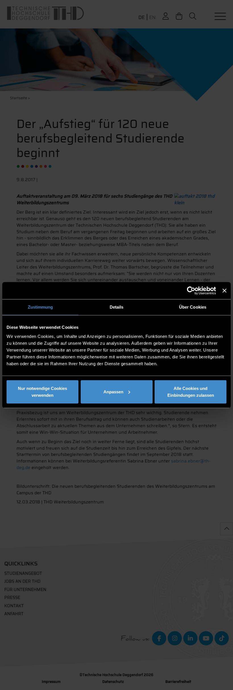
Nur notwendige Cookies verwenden (42, 391)
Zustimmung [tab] (40, 307)
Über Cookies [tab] (192, 307)
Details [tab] (117, 307)
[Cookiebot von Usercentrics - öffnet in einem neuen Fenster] (191, 290)
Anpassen (113, 391)
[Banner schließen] (224, 291)
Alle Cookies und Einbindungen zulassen (190, 391)
